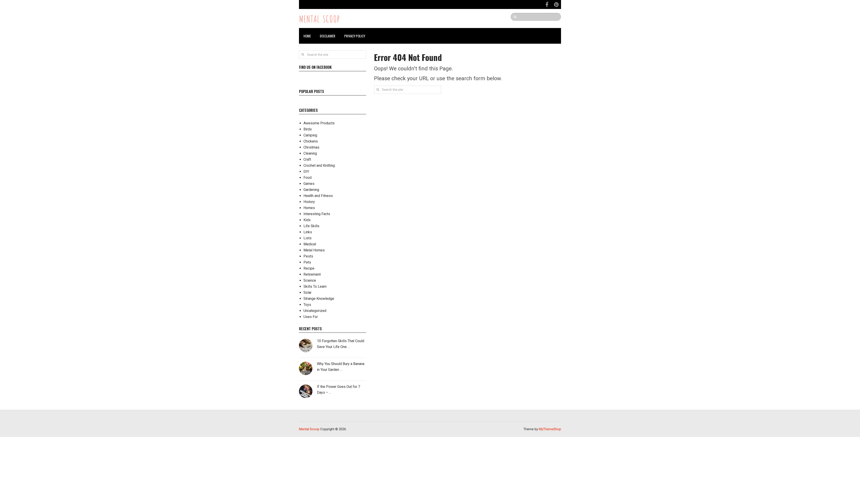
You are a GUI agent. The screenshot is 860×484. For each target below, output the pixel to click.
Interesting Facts (316, 214)
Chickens (310, 141)
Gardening (311, 190)
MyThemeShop (550, 429)
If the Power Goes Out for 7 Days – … (338, 390)
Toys (307, 304)
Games (308, 184)
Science (309, 280)
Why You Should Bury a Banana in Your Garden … (340, 367)
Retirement (312, 274)
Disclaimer (327, 35)
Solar (307, 292)
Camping (310, 135)
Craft (307, 159)
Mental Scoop (319, 18)
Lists (307, 238)
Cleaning (310, 153)
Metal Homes (314, 250)
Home (307, 35)
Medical (309, 244)
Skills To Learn (315, 286)
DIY (306, 171)
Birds (307, 129)
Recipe (308, 268)
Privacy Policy (354, 35)
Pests (308, 256)
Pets (307, 262)
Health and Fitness (318, 196)
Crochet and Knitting (319, 165)
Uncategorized (314, 311)
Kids (307, 220)
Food (307, 177)
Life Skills (311, 226)
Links (307, 232)
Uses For (310, 317)
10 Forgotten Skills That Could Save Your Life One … (340, 344)
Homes (309, 208)
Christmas (311, 147)
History (309, 202)
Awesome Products (319, 123)
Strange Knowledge (318, 298)
